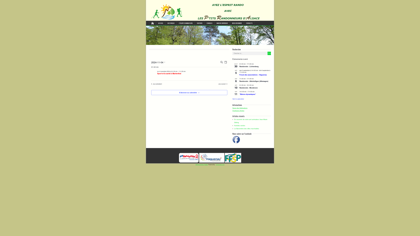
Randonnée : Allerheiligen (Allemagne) (253, 81)
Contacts (249, 23)
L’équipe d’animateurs (186, 23)
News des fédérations (239, 108)
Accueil (160, 23)
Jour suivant (222, 84)
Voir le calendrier (238, 99)
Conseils (209, 23)
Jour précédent (157, 84)
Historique (171, 23)
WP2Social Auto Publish (202, 164)
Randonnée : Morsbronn (248, 88)
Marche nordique (222, 23)
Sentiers (199, 23)
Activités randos (239, 125)
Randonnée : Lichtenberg (249, 66)
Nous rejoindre (237, 23)
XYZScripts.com (220, 164)
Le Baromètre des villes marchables (246, 128)
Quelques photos (238, 111)
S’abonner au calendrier (188, 92)
